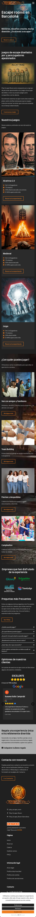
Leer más (8, 716)
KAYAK (19, 830)
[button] (3, 704)
